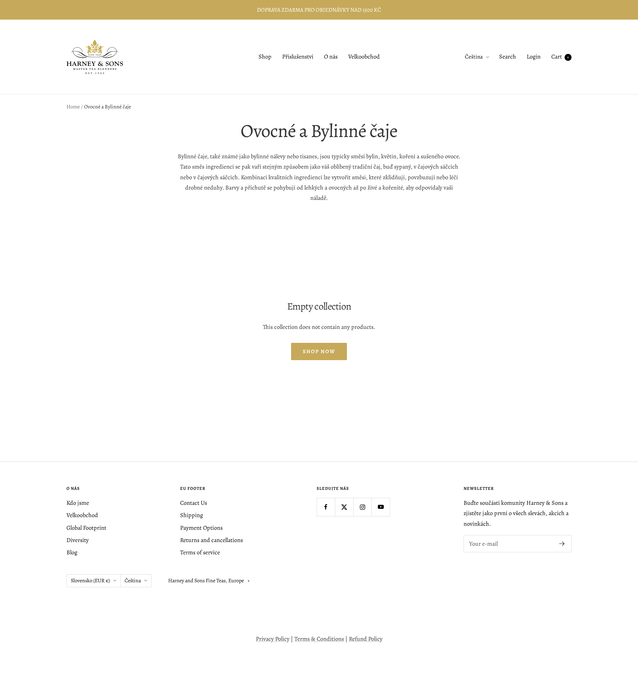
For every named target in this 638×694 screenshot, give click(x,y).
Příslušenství (297, 57)
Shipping (191, 515)
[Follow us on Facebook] (326, 507)
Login (534, 57)
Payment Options (201, 528)
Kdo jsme (77, 503)
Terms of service (200, 552)
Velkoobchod (364, 57)
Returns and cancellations (211, 540)
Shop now (319, 351)
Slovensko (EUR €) (90, 580)
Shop (265, 57)
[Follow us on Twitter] (344, 507)
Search (507, 57)
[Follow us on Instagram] (362, 507)
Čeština (474, 57)
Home (73, 106)
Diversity (77, 540)
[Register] (562, 543)
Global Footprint (86, 528)
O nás (331, 57)
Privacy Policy (272, 639)
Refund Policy (365, 639)
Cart (560, 57)
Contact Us (193, 503)
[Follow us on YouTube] (381, 507)
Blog (71, 552)
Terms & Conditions (319, 639)
